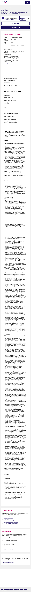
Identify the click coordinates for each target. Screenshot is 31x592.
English (2, 589)
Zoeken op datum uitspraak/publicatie (11, 516)
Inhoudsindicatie (7, 54)
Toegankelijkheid (16, 589)
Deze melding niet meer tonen (22, 18)
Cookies (11, 589)
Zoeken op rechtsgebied (9, 520)
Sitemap (5, 589)
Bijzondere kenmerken (6, 52)
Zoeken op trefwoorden (8, 518)
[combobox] (15, 70)
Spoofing (21, 589)
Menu (27, 2)
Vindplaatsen (6, 61)
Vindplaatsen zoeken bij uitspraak (11, 522)
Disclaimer (5, 590)
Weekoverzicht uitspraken (8, 562)
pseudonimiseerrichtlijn (9, 19)
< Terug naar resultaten (15, 27)
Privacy (8, 589)
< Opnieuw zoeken (15, 23)
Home (2, 7)
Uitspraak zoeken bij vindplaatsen (11, 523)
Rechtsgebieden (7, 47)
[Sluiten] (28, 18)
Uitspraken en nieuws (7, 7)
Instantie (5, 37)
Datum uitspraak (6, 40)
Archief (2, 590)
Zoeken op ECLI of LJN (8, 519)
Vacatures (25, 589)
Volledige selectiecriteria (8, 549)
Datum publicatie (6, 43)
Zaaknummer (6, 45)
